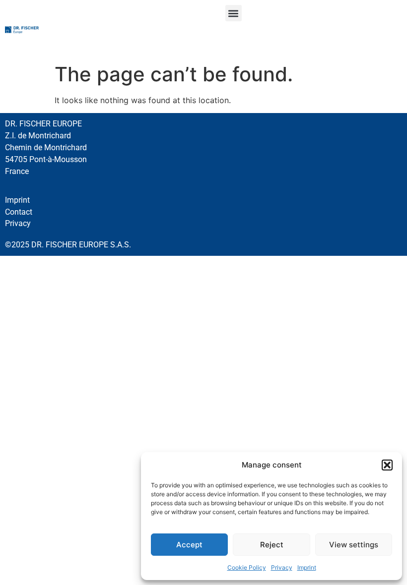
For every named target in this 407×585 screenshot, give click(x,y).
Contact (18, 212)
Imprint (306, 567)
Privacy (281, 567)
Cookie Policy (246, 567)
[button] (387, 465)
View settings (353, 544)
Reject (271, 544)
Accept (189, 544)
